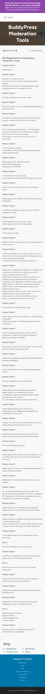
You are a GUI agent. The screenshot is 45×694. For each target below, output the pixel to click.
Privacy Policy (22, 674)
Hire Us (22, 680)
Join (22, 669)
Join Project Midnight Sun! (22, 5)
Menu (10, 17)
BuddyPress (11, 649)
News (27, 652)
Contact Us (22, 677)
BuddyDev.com (31, 690)
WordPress (30, 649)
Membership (22, 663)
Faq (22, 666)
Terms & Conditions (22, 671)
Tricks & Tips (12, 652)
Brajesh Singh (9, 51)
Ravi (4, 542)
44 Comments (37, 51)
